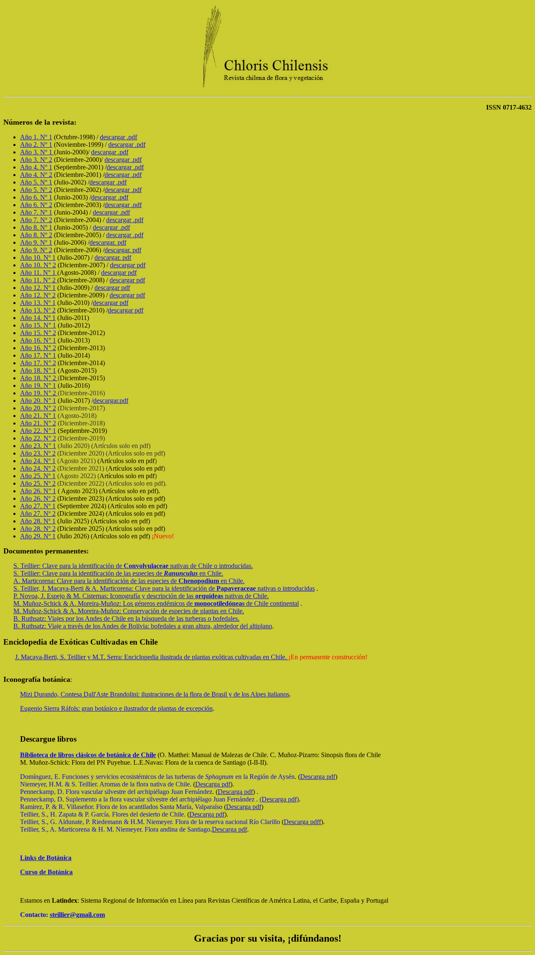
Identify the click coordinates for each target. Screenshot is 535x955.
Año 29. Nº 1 (38, 536)
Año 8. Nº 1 (36, 227)
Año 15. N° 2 (38, 332)
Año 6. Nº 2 (36, 204)
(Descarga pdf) (279, 799)
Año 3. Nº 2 (36, 159)
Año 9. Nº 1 (36, 242)
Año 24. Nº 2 (38, 468)
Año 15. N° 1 (38, 325)
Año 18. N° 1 (38, 370)
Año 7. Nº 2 (36, 219)
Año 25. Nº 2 (38, 483)
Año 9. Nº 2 (36, 249)
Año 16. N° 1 (38, 340)
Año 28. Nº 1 (38, 521)
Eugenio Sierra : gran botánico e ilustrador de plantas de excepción (116, 708)
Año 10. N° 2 (38, 265)
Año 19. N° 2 (39, 393)
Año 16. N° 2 (38, 347)
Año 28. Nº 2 (38, 528)
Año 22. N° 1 (38, 430)
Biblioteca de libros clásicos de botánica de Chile (88, 754)
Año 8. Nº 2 (36, 234)
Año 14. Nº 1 (38, 317)
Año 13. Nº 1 (38, 302)
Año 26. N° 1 (38, 490)
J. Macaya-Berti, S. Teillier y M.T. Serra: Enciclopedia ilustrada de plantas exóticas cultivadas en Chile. (151, 657)
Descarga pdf (317, 776)
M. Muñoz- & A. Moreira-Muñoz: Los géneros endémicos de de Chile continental (156, 603)
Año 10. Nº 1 (38, 257)
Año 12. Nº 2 (38, 295)
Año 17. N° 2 (38, 362)
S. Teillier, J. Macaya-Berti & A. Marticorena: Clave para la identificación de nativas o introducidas (164, 588)
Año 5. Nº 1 (36, 182)
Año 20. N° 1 (38, 400)
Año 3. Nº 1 (37, 152)
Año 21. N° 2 (38, 423)
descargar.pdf (110, 400)
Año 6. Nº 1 (36, 197)
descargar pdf (127, 265)
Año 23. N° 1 (38, 445)
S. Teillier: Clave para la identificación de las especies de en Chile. (118, 573)
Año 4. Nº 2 (36, 174)
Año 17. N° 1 (38, 355)
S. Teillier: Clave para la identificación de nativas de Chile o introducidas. (133, 565)
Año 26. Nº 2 (38, 498)
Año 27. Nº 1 (38, 506)
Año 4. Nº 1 (36, 167)
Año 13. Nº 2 (38, 310)
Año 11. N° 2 (38, 280)
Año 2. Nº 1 (36, 144)
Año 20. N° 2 (38, 408)
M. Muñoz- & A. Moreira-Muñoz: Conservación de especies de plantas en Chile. (128, 610)
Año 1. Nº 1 (36, 137)
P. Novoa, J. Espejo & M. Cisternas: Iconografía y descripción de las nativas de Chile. (141, 595)
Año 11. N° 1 (38, 272)
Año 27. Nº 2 (38, 513)
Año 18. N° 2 (39, 377)
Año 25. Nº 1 (38, 475)
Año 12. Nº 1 (38, 287)
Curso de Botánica (46, 872)
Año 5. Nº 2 (36, 189)
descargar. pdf (107, 242)
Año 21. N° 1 (38, 415)
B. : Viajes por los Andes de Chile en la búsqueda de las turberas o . (126, 618)
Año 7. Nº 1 (36, 212)
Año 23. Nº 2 (38, 453)
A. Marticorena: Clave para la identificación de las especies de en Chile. (129, 580)
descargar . (118, 137)
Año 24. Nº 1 (38, 460)
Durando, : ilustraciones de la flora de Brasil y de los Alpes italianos (154, 694)
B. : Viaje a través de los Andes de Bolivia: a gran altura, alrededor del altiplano (142, 626)
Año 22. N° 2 (38, 438)
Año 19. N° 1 (38, 385)
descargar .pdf (123, 174)
